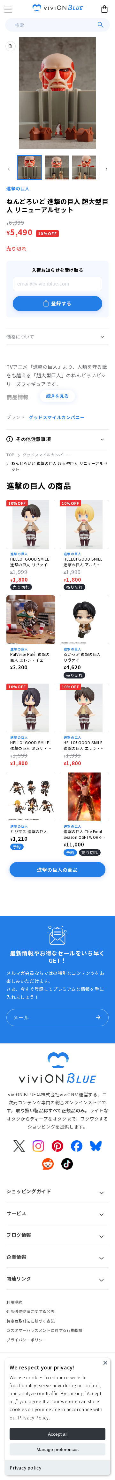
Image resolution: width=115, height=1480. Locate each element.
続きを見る (57, 395)
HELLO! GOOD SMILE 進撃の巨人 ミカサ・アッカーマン (29, 745)
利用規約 (14, 1302)
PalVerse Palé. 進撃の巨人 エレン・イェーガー (30, 657)
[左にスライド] (9, 169)
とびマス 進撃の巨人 (29, 831)
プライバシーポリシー (26, 1339)
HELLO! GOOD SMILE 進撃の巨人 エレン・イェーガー (83, 745)
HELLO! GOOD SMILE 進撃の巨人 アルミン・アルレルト (83, 562)
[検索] (101, 24)
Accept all (57, 1434)
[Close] (105, 1363)
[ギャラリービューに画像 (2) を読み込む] (56, 167)
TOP (10, 454)
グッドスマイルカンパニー (57, 417)
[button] (8, 9)
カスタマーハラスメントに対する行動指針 (44, 1330)
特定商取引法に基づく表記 (30, 1321)
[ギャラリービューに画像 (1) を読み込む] (29, 167)
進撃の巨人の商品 (57, 869)
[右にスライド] (106, 169)
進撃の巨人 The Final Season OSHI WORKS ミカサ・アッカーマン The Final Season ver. (84, 834)
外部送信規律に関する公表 (30, 1311)
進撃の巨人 (18, 188)
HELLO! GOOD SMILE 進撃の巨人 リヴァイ (29, 561)
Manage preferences (57, 1449)
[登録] (98, 1017)
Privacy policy (25, 1467)
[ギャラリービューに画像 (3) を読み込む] (84, 167)
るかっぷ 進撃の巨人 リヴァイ (82, 657)
